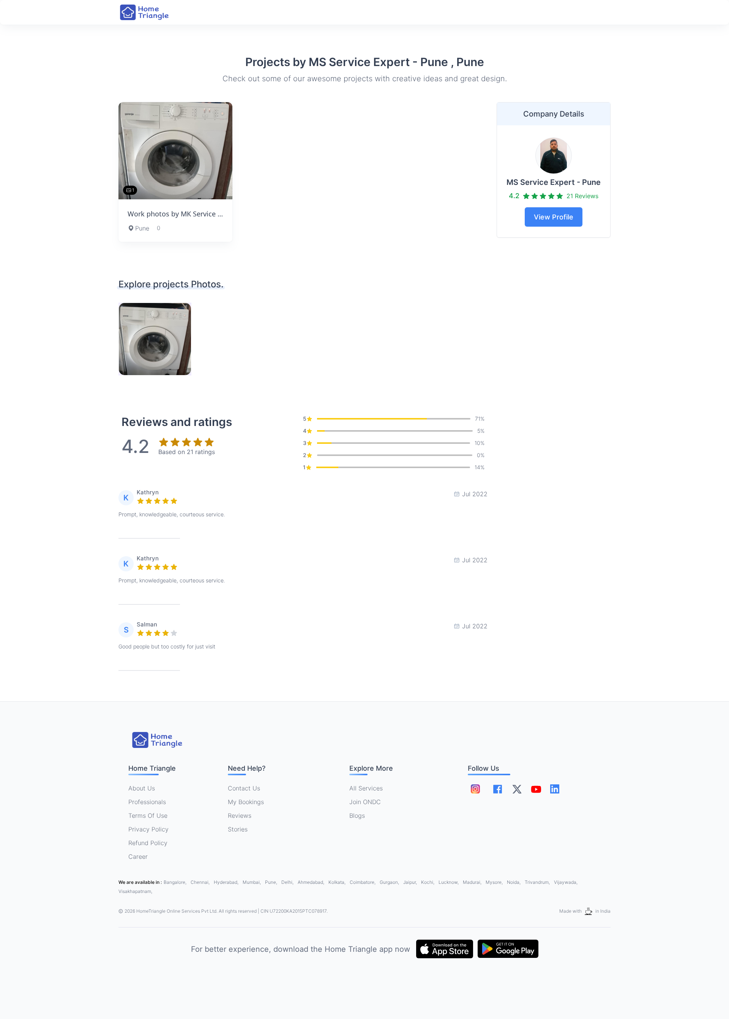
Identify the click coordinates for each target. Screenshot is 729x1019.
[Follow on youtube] (535, 789)
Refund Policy (147, 843)
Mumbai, (252, 882)
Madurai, (473, 882)
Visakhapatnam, (135, 891)
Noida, (514, 882)
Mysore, (495, 882)
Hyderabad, (227, 882)
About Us (141, 788)
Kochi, (428, 882)
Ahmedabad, (311, 882)
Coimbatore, (363, 882)
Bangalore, (176, 882)
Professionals (147, 802)
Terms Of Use (147, 815)
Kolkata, (337, 882)
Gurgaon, (390, 882)
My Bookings (246, 802)
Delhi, (288, 882)
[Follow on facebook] (497, 789)
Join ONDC (365, 802)
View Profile (553, 217)
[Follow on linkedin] (554, 788)
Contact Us (244, 788)
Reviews (239, 815)
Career (138, 856)
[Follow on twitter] (516, 789)
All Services (366, 788)
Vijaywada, (566, 882)
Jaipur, (410, 882)
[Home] (151, 12)
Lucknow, (449, 882)
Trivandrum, (538, 882)
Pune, (271, 882)
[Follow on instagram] (475, 789)
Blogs (357, 815)
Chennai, (201, 882)
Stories (238, 829)
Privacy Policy (148, 829)
